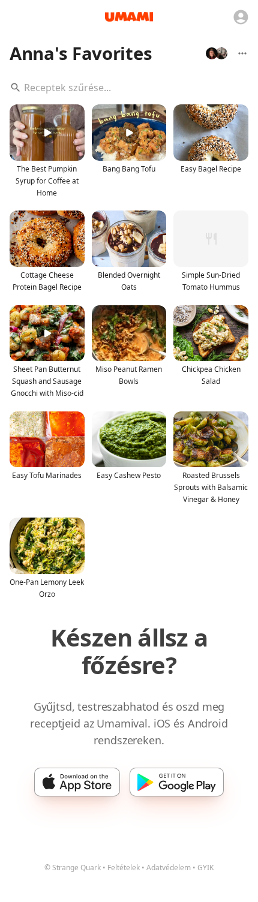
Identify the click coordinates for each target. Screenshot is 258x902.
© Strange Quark (72, 867)
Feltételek (123, 867)
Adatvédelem (168, 867)
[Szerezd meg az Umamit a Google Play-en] (177, 782)
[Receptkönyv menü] (242, 53)
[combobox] (129, 87)
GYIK (205, 867)
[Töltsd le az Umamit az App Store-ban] (77, 782)
